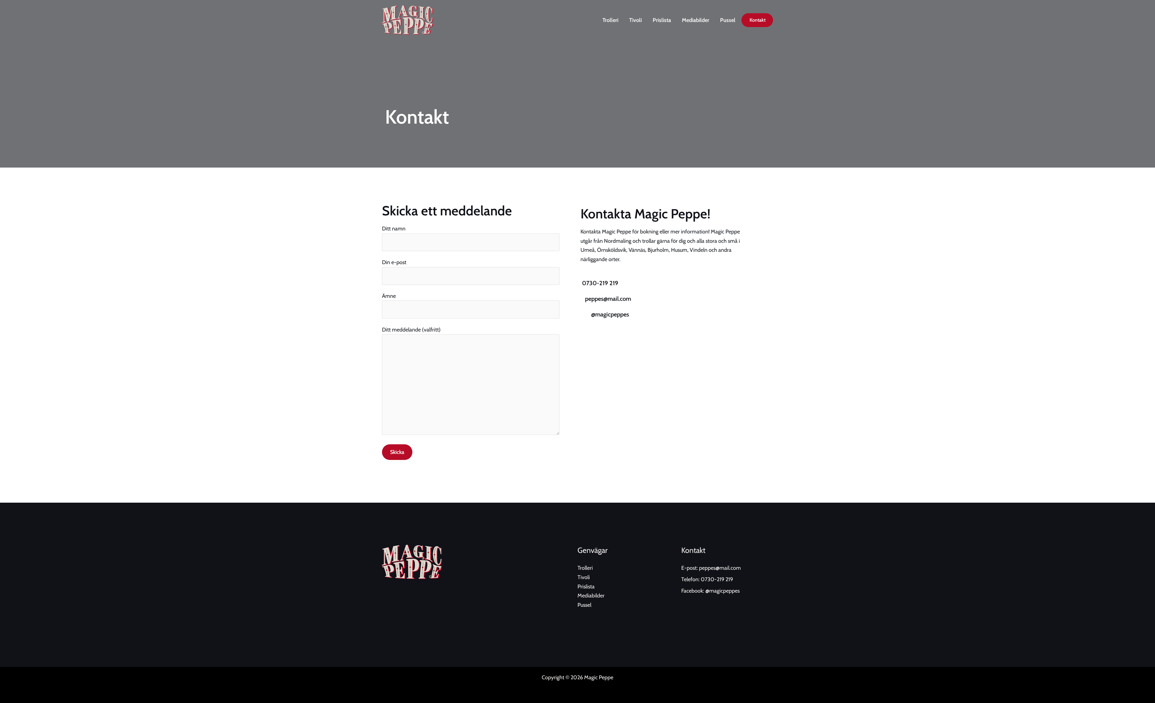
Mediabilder (695, 20)
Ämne (389, 296)
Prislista (662, 20)
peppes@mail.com (608, 298)
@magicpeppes (610, 314)
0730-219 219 (600, 283)
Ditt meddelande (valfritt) (411, 329)
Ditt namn (393, 228)
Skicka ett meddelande (447, 211)
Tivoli (635, 20)
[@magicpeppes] (585, 314)
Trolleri (610, 20)
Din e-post (394, 262)
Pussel (727, 20)
